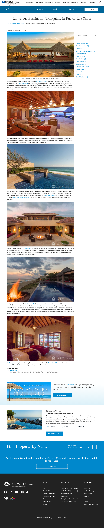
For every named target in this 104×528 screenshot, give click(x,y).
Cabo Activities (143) (82, 43)
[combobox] (20, 9)
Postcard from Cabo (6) (82, 66)
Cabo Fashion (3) (81, 59)
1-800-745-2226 (65, 488)
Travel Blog (66, 2)
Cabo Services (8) (81, 61)
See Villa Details (54, 433)
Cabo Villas (20, 23)
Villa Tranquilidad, (41, 81)
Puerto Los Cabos (23, 83)
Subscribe (52, 466)
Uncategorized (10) (81, 64)
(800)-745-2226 (11, 5)
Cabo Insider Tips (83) (82, 46)
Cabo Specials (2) (81, 69)
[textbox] (20, 9)
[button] (8, 419)
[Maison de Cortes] (24, 419)
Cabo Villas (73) (80, 56)
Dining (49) (79, 48)
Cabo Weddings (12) (82, 77)
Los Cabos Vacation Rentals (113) (85, 51)
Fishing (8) (79, 72)
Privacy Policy (63, 518)
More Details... (62, 395)
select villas (70, 385)
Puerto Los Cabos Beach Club (20, 197)
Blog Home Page (11, 23)
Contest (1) (79, 74)
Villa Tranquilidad (50, 195)
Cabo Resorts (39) (81, 53)
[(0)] (99, 2)
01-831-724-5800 (65, 491)
